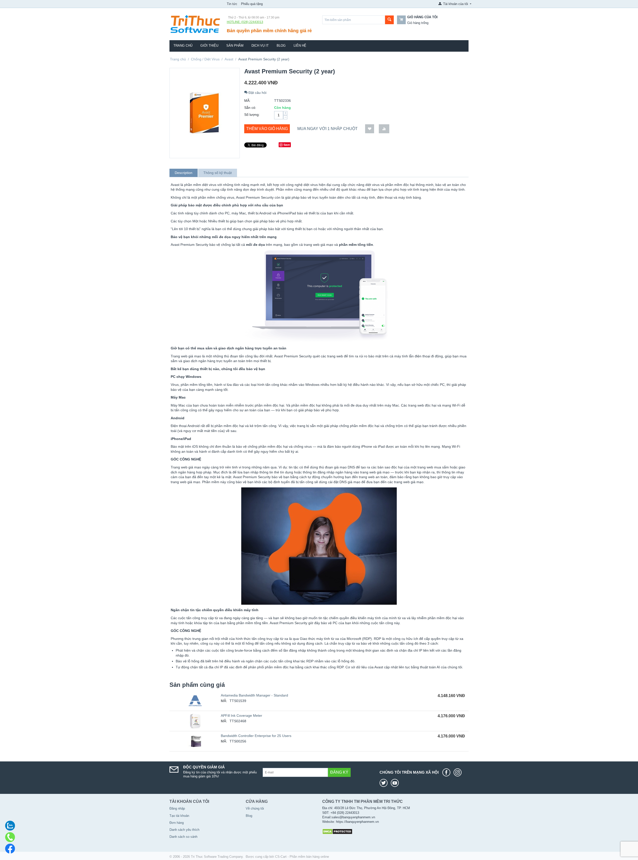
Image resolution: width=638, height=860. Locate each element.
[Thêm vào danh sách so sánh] (384, 129)
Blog (281, 45)
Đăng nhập (177, 808)
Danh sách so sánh (183, 837)
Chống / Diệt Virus (205, 59)
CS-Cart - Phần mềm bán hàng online (302, 857)
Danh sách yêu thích (184, 830)
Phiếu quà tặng (252, 4)
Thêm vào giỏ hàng (267, 129)
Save (287, 144)
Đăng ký (339, 772)
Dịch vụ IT (260, 45)
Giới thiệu (209, 45)
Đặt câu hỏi (256, 93)
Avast (229, 59)
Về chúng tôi (255, 808)
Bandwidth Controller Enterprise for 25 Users (256, 736)
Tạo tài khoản (179, 816)
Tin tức (232, 4)
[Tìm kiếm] (389, 19)
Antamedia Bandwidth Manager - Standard (254, 695)
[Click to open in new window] (447, 772)
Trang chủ (182, 45)
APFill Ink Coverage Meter (241, 715)
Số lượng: (252, 115)
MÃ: (247, 101)
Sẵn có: (250, 108)
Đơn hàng (176, 823)
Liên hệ (300, 45)
